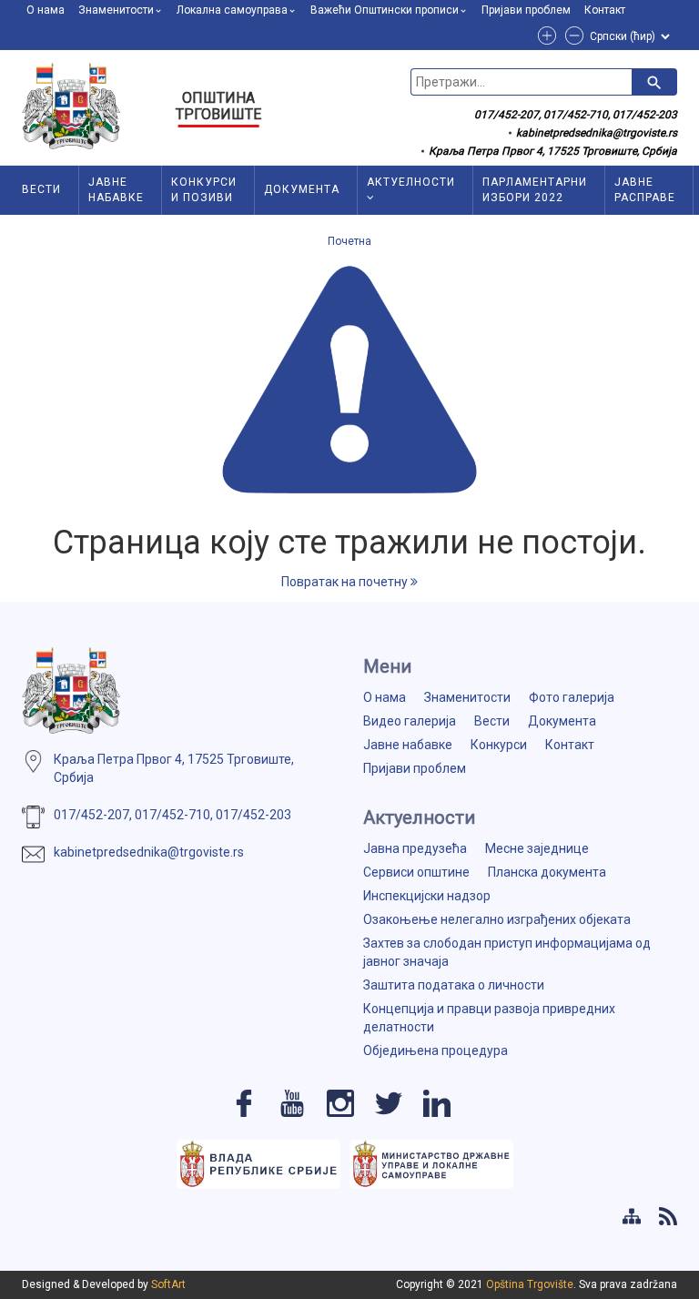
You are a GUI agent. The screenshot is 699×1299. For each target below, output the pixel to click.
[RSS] (668, 1216)
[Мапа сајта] (632, 1216)
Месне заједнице (537, 848)
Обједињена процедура (435, 1050)
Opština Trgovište (529, 1284)
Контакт (604, 10)
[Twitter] (388, 1103)
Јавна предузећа (415, 848)
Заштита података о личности (453, 985)
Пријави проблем (526, 10)
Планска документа (547, 872)
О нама (45, 10)
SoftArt (168, 1284)
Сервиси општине (416, 872)
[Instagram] (340, 1103)
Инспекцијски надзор (427, 895)
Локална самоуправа (232, 10)
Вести (41, 189)
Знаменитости (116, 10)
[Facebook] (244, 1103)
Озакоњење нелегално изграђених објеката (497, 919)
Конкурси (499, 744)
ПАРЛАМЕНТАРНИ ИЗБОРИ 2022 (534, 190)
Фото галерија (571, 697)
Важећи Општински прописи (384, 10)
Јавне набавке (116, 190)
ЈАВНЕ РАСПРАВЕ (644, 190)
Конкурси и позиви (204, 190)
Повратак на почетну (345, 581)
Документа (301, 189)
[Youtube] (292, 1103)
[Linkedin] (437, 1103)
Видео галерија (409, 721)
